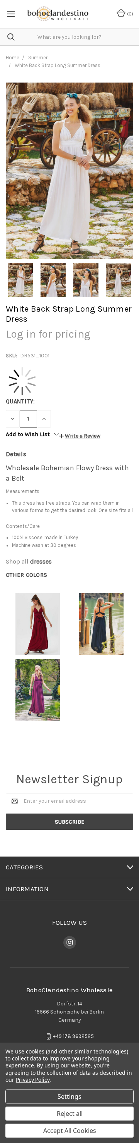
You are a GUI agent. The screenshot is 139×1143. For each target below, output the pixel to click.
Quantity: (20, 401)
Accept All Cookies (69, 1130)
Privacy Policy (32, 1079)
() (129, 14)
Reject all (70, 1113)
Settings (69, 1096)
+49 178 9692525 (73, 1036)
